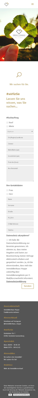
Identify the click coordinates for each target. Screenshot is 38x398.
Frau (11, 190)
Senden (27, 286)
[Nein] (35, 391)
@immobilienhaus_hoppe (12, 324)
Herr (11, 194)
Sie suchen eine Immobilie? (13, 357)
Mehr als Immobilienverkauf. (13, 369)
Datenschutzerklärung (16, 281)
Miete (11, 126)
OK (10, 395)
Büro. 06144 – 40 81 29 (12, 345)
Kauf (11, 122)
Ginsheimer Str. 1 (9, 333)
